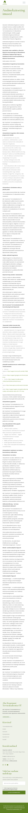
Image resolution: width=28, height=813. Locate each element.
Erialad (4, 729)
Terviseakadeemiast (7, 726)
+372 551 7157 (10, 759)
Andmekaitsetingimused (19, 807)
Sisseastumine (6, 734)
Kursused (5, 731)
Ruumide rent (6, 737)
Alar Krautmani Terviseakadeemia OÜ (15, 806)
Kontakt (4, 739)
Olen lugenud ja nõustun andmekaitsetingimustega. (10, 788)
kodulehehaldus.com (17, 809)
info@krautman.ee (10, 756)
